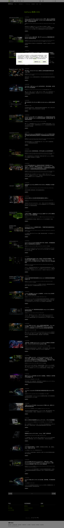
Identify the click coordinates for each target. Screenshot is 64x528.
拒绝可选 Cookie (37, 61)
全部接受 (44, 61)
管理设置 (20, 61)
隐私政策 (34, 58)
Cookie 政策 (35, 57)
